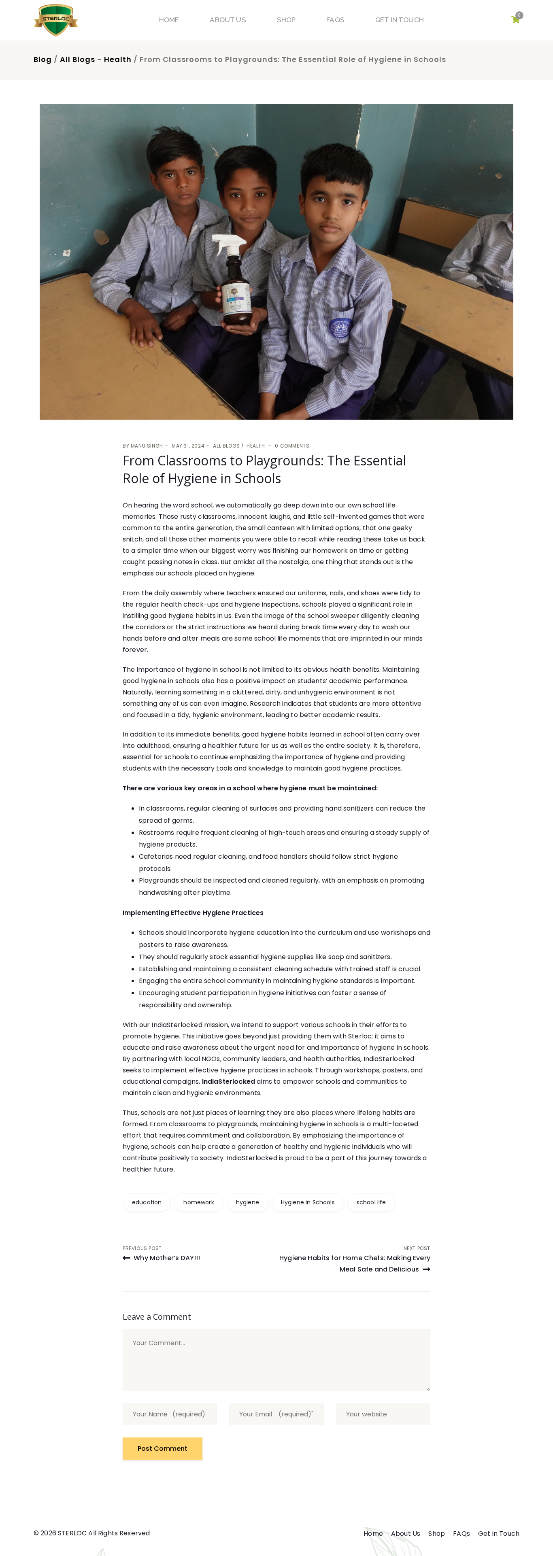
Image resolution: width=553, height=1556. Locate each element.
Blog (43, 59)
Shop (286, 20)
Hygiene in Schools (308, 1202)
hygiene (247, 1202)
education (147, 1202)
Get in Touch (399, 20)
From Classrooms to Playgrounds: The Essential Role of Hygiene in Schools (264, 469)
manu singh (147, 445)
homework (198, 1202)
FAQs (335, 20)
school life (371, 1202)
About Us (228, 20)
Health (118, 59)
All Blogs (77, 59)
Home (169, 20)
